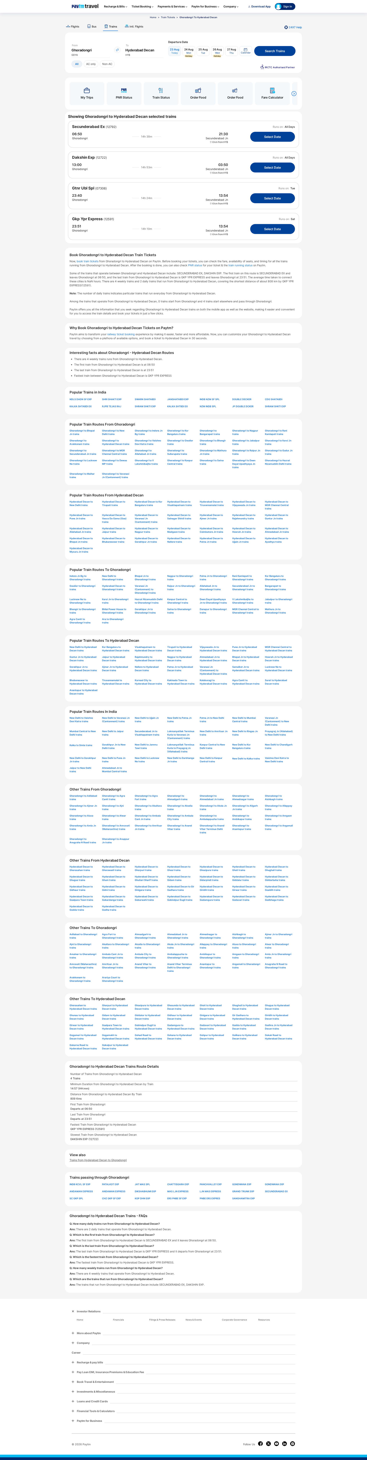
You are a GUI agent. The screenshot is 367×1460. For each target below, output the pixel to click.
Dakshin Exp (83, 157)
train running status (240, 265)
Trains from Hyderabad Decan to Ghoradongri (98, 1160)
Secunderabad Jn (217, 138)
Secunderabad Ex (88, 126)
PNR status (195, 265)
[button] (246, 51)
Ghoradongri (80, 138)
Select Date (272, 137)
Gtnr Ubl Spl (83, 188)
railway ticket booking (121, 334)
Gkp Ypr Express (87, 219)
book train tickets (88, 261)
